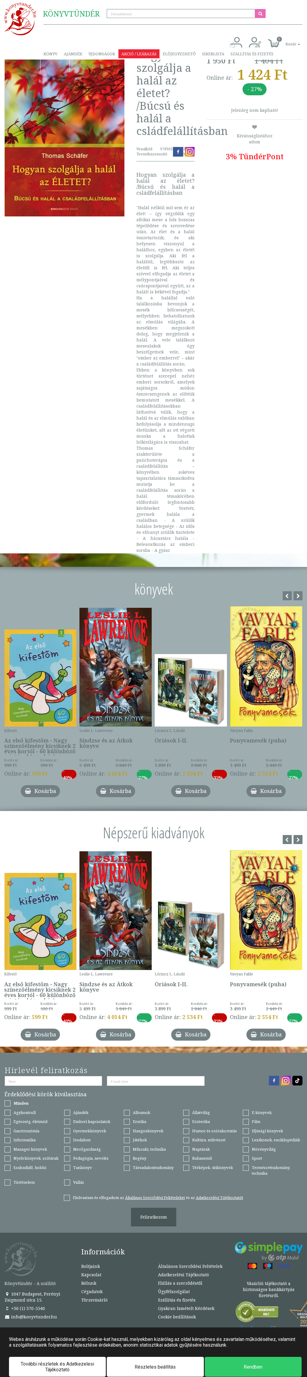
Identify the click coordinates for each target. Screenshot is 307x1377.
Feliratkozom (153, 1217)
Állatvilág (201, 1112)
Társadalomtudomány (153, 1167)
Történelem (24, 1182)
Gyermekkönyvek (89, 1131)
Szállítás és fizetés (252, 54)
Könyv (50, 54)
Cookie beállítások (177, 1317)
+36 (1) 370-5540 (27, 1308)
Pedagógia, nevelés (91, 1158)
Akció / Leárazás (138, 54)
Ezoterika (201, 1121)
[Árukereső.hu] (257, 1313)
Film (256, 1121)
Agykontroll (24, 1112)
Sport (257, 1158)
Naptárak (201, 1149)
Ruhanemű (202, 1158)
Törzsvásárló (88, 66)
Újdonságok (101, 54)
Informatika (24, 1140)
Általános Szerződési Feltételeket (155, 1197)
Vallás (78, 1182)
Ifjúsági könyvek (267, 1131)
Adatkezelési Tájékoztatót (219, 1197)
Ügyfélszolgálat (174, 1291)
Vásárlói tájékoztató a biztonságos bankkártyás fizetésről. (268, 1289)
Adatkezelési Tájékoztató (183, 1275)
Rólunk (88, 1283)
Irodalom (82, 1140)
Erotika (139, 1121)
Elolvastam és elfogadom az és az (158, 1197)
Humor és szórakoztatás (214, 1131)
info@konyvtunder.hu (33, 1317)
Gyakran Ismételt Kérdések (186, 1308)
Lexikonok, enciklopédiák (276, 1140)
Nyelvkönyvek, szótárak (35, 1158)
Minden (20, 1103)
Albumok (141, 1112)
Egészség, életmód (30, 1121)
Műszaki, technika (149, 1149)
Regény (139, 1158)
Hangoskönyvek (148, 1131)
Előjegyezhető (179, 54)
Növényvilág (264, 1149)
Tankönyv (82, 1167)
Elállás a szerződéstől (180, 1283)
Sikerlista (213, 54)
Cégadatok (92, 1291)
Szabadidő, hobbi (29, 1167)
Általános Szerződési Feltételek (190, 1266)
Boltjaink (90, 1266)
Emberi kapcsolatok (91, 1121)
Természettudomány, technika (271, 1170)
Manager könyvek (30, 1149)
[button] (286, 40)
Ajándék (73, 54)
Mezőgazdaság (87, 1149)
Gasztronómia (26, 1131)
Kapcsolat (54, 66)
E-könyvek (262, 1112)
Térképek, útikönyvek (212, 1167)
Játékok (140, 1140)
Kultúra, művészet (208, 1140)
